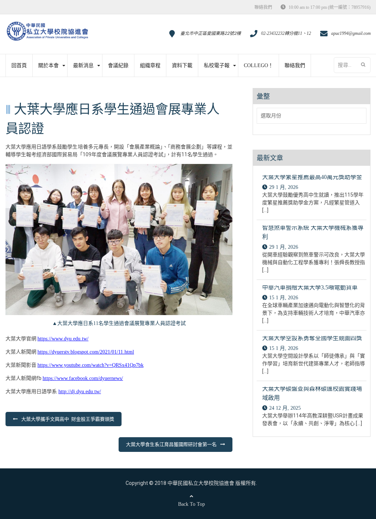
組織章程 (150, 65)
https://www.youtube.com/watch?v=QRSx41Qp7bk (90, 365)
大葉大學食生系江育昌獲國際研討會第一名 (171, 444)
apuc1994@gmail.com (351, 33)
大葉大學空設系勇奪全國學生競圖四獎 (312, 338)
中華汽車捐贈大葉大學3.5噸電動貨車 (310, 287)
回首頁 (19, 65)
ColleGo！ (258, 65)
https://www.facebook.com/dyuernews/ (83, 378)
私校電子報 (216, 65)
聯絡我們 (263, 7)
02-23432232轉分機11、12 (286, 33)
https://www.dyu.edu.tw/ (62, 338)
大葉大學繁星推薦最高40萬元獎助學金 (312, 177)
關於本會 (48, 65)
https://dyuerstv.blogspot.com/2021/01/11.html (85, 352)
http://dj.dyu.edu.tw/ (79, 391)
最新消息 (83, 65)
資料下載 (182, 65)
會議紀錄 (118, 65)
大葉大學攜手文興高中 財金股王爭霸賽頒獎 (67, 419)
